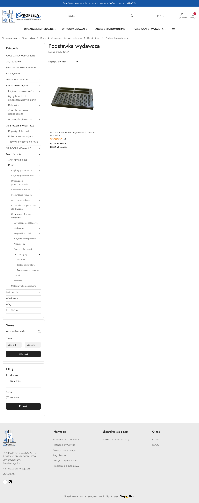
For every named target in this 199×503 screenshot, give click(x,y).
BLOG (155, 444)
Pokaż (23, 406)
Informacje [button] (59, 432)
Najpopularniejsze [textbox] (57, 61)
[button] (173, 29)
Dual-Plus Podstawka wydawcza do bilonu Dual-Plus (72, 134)
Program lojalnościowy (66, 465)
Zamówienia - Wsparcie (66, 439)
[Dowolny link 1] (5, 482)
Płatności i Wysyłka (64, 444)
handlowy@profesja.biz (16, 468)
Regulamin (59, 455)
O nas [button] (156, 432)
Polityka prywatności (65, 460)
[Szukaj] (39, 332)
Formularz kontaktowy (115, 439)
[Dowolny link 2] (10, 482)
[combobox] (63, 61)
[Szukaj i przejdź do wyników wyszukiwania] (132, 16)
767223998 (9, 474)
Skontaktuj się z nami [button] (115, 432)
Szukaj (23, 354)
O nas (155, 439)
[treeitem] (23, 56)
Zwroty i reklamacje (64, 450)
